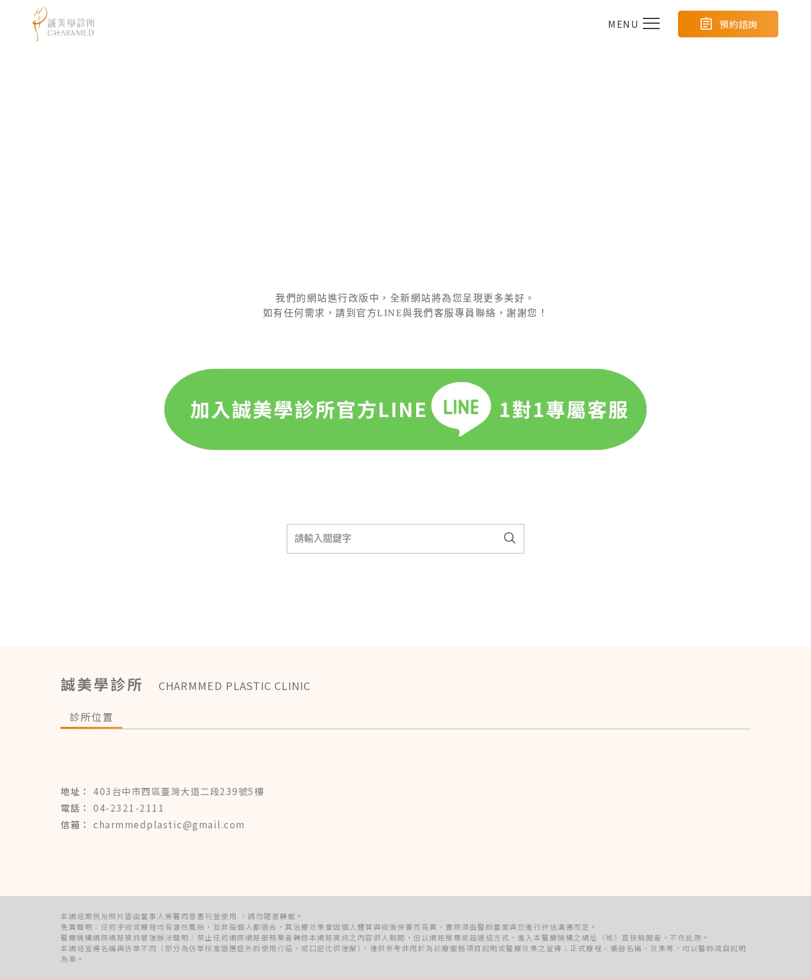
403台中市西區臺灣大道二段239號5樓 (178, 790)
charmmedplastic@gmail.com (169, 824)
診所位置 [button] (91, 717)
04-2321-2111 (128, 807)
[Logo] (64, 24)
